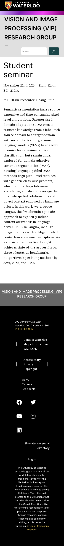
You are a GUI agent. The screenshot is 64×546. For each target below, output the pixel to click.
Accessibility (32, 360)
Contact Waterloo (35, 340)
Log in (32, 459)
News (25, 380)
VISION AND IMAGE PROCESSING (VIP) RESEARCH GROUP (31, 28)
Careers (27, 384)
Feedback (28, 389)
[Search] (54, 51)
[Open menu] (6, 44)
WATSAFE (30, 349)
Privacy (28, 364)
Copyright (30, 369)
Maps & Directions (35, 344)
